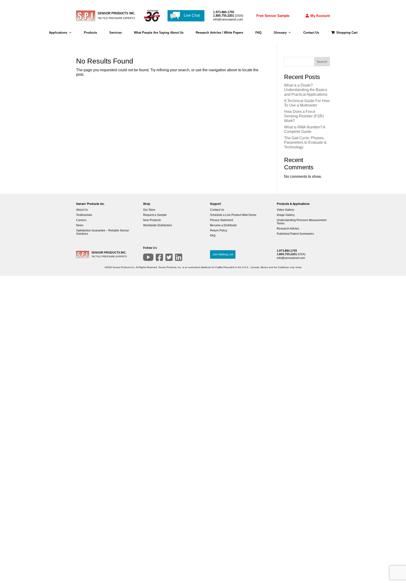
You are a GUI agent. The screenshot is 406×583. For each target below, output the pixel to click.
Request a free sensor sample (154, 329)
